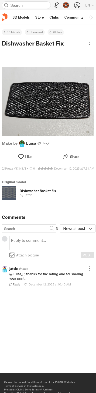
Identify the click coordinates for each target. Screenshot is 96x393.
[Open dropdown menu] (89, 43)
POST (87, 255)
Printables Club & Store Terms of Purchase (28, 389)
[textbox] (51, 243)
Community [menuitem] (73, 17)
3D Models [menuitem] (21, 17)
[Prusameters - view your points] (66, 5)
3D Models (13, 32)
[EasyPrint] (56, 5)
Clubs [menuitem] (54, 17)
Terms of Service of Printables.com (24, 385)
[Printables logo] (4, 17)
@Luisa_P (16, 274)
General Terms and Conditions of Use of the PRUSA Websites (39, 381)
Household (36, 32)
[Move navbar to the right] (91, 17)
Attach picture (27, 255)
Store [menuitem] (39, 17)
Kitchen (57, 32)
